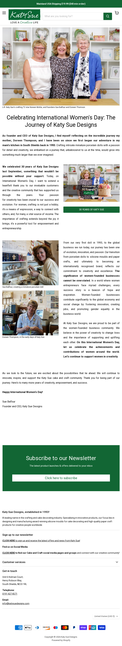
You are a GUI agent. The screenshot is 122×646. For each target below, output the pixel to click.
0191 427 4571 (9, 594)
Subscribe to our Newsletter (61, 458)
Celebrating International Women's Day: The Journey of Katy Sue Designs (61, 121)
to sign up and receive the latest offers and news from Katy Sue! (41, 540)
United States (104, 616)
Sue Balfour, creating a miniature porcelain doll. (23, 287)
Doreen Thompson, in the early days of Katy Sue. (23, 337)
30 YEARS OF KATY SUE (91, 209)
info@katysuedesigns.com (15, 603)
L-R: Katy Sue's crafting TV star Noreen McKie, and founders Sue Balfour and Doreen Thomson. (43, 107)
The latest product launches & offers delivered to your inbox (61, 465)
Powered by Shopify (61, 640)
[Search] (107, 16)
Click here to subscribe (61, 478)
